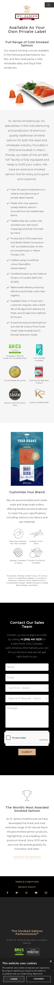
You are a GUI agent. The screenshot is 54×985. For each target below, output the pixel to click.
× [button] (51, 961)
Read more (38, 973)
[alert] (27, 971)
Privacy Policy (27, 887)
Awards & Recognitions (27, 856)
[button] (49, 4)
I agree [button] (14, 979)
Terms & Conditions (27, 882)
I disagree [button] (38, 979)
